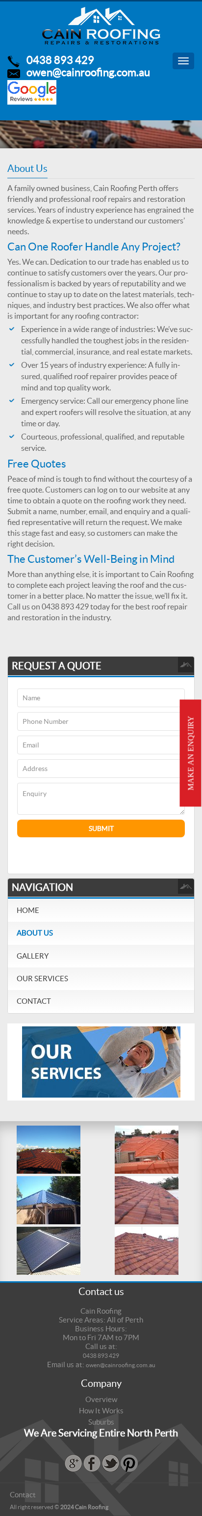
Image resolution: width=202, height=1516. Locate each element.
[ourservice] (101, 1061)
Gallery (33, 956)
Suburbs (101, 1422)
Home (28, 910)
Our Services (42, 978)
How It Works (101, 1410)
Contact (34, 1001)
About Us (35, 933)
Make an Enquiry (191, 753)
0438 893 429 (60, 60)
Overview (101, 1399)
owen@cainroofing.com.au (88, 72)
